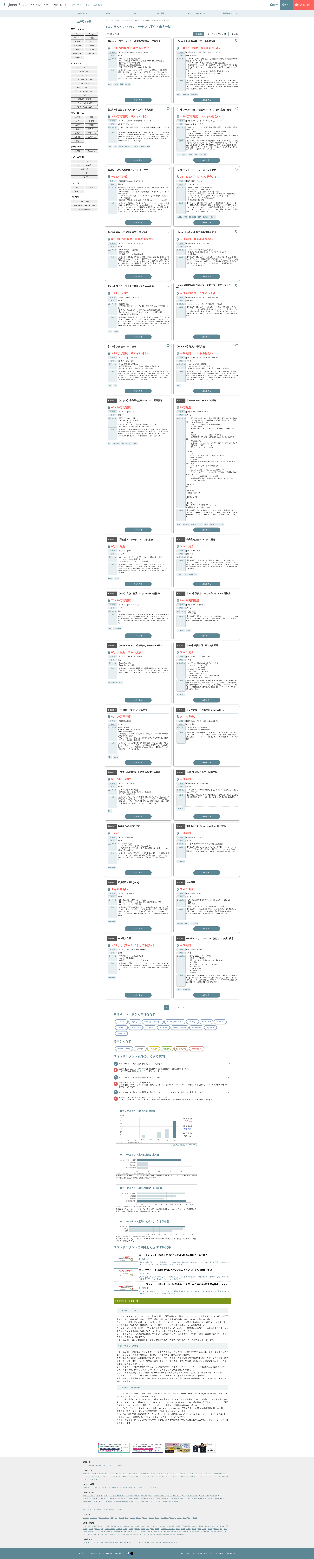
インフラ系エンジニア (84, 107)
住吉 (179, 1531)
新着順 (199, 34)
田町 (189, 1526)
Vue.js (150, 1495)
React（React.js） (125, 146)
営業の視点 (173, 1542)
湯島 (106, 1534)
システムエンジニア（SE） (118, 1473)
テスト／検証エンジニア (115, 1476)
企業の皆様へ (99, 5)
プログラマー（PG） (102, 1473)
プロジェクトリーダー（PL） (92, 1476)
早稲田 (178, 1526)
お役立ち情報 (154, 1542)
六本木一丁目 (91, 133)
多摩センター (222, 1531)
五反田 (130, 1531)
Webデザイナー (129, 1476)
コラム (134, 13)
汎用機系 (86, 1487)
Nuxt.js (169, 1495)
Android (121, 1518)
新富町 (85, 1529)
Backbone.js (144, 1501)
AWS (77, 187)
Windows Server (104, 1518)
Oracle (105, 1509)
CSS (110, 1498)
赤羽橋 (183, 1534)
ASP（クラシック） (89, 1498)
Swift (95, 1501)
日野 (118, 1534)
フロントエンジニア (207, 1473)
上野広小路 (108, 1531)
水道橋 (207, 1531)
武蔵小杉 (194, 1526)
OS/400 (179, 574)
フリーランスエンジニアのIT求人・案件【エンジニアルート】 (201, 1553)
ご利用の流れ (109, 13)
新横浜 (120, 1526)
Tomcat (151, 1518)
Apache (145, 1518)
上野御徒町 (117, 1531)
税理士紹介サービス (230, 13)
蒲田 (89, 1526)
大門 (77, 121)
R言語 (117, 578)
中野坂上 (95, 1534)
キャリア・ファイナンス (135, 1542)
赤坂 (77, 129)
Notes (100, 1501)
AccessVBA (195, 1498)
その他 (147, 1542)
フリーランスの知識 (89, 1542)
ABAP (188, 630)
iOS (116, 1518)
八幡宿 (77, 125)
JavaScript (185, 524)
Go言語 (91, 38)
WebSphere (164, 1518)
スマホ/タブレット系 (150, 1487)
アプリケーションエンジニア (84, 79)
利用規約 (109, 1553)
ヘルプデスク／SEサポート (203, 1476)
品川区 (77, 137)
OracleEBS (104, 1498)
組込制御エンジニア (220, 1473)
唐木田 (173, 1534)
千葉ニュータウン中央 (211, 1526)
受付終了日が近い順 (216, 34)
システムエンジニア (84, 68)
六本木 (77, 133)
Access (115, 757)
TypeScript (77, 46)
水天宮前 (112, 1534)
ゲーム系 (84, 173)
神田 (221, 1529)
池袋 (84, 1526)
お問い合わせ (120, 1553)
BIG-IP (157, 1518)
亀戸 (155, 1534)
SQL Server (116, 443)
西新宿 (150, 1534)
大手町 (184, 1526)
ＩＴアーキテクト (84, 72)
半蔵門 (204, 1529)
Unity (189, 1518)
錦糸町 (174, 1531)
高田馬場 (213, 1531)
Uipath (110, 1501)
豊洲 (150, 1531)
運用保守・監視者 (84, 99)
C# (109, 443)
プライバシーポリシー (95, 1553)
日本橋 (101, 1526)
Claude (91, 50)
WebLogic (173, 1518)
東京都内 (162, 1526)
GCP (91, 187)
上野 (102, 1531)
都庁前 (77, 117)
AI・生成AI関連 (84, 209)
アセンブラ (158, 1501)
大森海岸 (119, 1529)
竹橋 (199, 1529)
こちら (140, 1071)
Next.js (77, 42)
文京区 (101, 1534)
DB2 (84, 1509)
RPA (109, 811)
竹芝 (77, 141)
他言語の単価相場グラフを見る (183, 1145)
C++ (184, 1495)
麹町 (177, 1529)
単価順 (235, 34)
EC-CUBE (77, 38)
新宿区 (127, 1534)
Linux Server (93, 1518)
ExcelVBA (203, 1498)
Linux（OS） (177, 1495)
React (77, 50)
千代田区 (92, 1531)
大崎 (178, 1534)
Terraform (77, 191)
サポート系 (84, 169)
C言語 (142, 1498)
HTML (179, 990)
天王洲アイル (91, 137)
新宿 (221, 1526)
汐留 (173, 1526)
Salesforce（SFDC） (216, 524)
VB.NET (106, 1495)
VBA (109, 757)
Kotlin (85, 1501)
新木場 (201, 1526)
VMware (138, 1518)
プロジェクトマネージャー (84, 91)
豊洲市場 (156, 1531)
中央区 (226, 1526)
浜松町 (97, 1529)
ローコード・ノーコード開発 (84, 205)
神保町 (194, 1529)
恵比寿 (132, 1526)
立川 (97, 1531)
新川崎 (126, 1526)
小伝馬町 (113, 1526)
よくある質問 (159, 13)
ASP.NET (99, 1495)
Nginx (184, 1518)
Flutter (202, 1495)
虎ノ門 (183, 1529)
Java (77, 34)
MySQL (77, 151)
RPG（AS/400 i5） (190, 574)
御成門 (91, 121)
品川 (122, 1534)
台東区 (125, 1529)
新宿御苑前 (134, 1534)
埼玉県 (167, 1534)
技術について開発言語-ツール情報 (107, 1542)
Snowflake (91, 151)
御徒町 (131, 1529)
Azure (179, 1518)
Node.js (159, 1498)
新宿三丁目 (143, 1534)
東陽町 (85, 1531)
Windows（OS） (196, 524)
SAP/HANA (117, 628)
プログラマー (84, 83)
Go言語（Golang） (209, 217)
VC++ (151, 1501)
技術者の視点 (164, 1542)
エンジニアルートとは (81, 5)
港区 (91, 117)
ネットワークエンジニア (90, 1479)
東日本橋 (185, 1531)
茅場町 (210, 1529)
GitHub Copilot (77, 53)
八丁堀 (91, 1529)
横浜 (225, 1529)
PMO (84, 95)
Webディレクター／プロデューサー (146, 1476)
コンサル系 (84, 161)
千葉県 (91, 125)
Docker (91, 46)
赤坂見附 (91, 129)
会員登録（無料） (305, 5)
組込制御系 (123, 1487)
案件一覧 (81, 13)
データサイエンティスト (220, 1476)
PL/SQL (91, 34)
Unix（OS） (167, 1498)
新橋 (148, 1526)
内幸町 (143, 1526)
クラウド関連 (84, 202)
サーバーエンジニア (84, 103)
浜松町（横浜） (110, 1529)
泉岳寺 (192, 1531)
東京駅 (216, 1529)
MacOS (195, 1518)
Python (91, 53)
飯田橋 (137, 1529)
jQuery (136, 1498)
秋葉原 (137, 1526)
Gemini (77, 57)
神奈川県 (161, 1534)
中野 (84, 1534)
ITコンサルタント (84, 76)
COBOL (123, 1498)
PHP (91, 42)
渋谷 (168, 1526)
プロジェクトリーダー (84, 87)
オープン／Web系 (84, 165)
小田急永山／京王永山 (168, 1529)
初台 (157, 1526)
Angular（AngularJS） (179, 1498)
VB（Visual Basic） (213, 1498)
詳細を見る (138, 100)
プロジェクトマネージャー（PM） (183, 1476)
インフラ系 (84, 177)
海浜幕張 (95, 1526)
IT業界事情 (123, 1542)
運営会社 (81, 1553)
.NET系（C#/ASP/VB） (129, 443)
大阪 (152, 1526)
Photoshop (116, 1498)
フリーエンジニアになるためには (193, 13)
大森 (102, 1529)
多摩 (89, 1534)
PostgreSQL (112, 1509)
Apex (137, 1501)
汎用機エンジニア (88, 1473)
